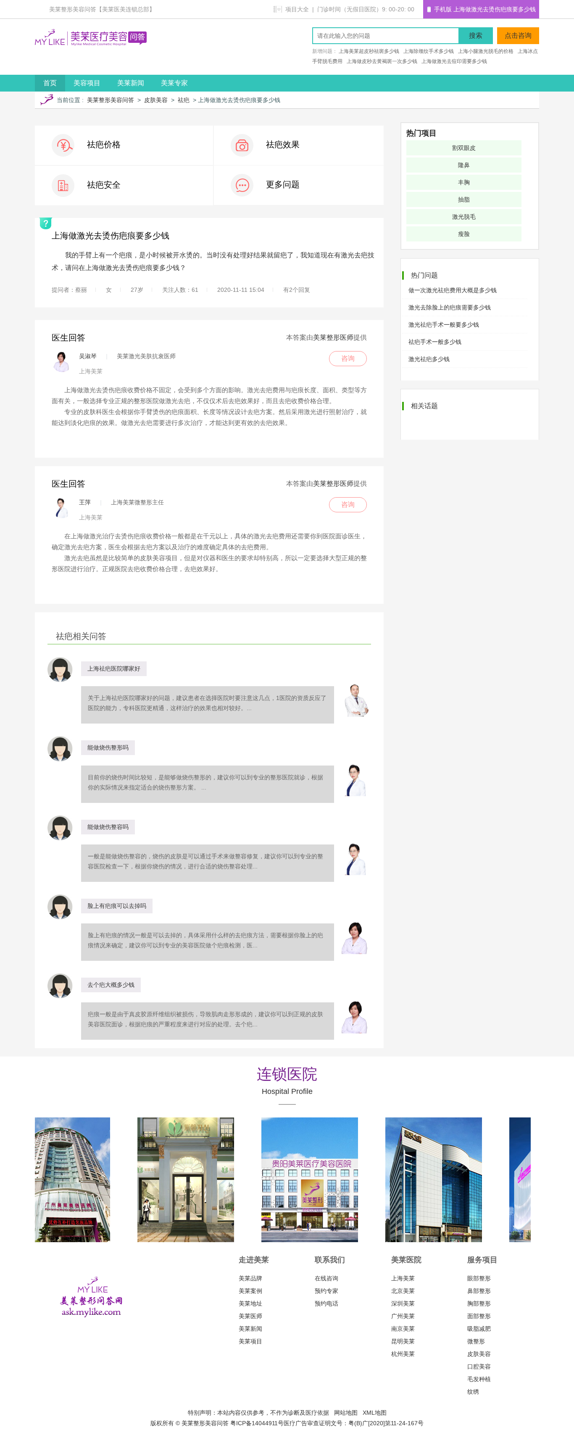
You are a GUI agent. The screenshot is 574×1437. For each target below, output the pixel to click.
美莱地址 (250, 1303)
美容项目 (87, 83)
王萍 (85, 502)
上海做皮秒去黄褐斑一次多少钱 (382, 61)
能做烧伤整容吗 (108, 826)
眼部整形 (479, 1278)
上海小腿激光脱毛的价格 (485, 51)
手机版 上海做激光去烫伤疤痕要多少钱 (485, 9)
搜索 (475, 35)
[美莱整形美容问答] (91, 43)
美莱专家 (174, 83)
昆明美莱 (403, 1341)
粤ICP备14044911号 (257, 1423)
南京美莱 (403, 1328)
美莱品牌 (250, 1278)
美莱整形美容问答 (110, 100)
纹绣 (473, 1391)
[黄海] (354, 700)
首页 (50, 83)
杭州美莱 (403, 1353)
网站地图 (346, 1412)
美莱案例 (250, 1291)
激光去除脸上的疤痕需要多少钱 (449, 307)
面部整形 (479, 1316)
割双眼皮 (464, 147)
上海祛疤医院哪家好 (113, 668)
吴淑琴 (88, 356)
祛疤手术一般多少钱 (434, 341)
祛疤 (184, 100)
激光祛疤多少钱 (429, 359)
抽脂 (464, 199)
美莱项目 (250, 1341)
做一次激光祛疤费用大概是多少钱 (452, 290)
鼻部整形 (479, 1291)
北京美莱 (403, 1291)
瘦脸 (464, 234)
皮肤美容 (156, 100)
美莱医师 (250, 1316)
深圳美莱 (403, 1303)
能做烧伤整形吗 (108, 747)
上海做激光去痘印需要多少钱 (454, 61)
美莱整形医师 (333, 337)
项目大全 (297, 9)
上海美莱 (403, 1278)
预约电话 (326, 1303)
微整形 (476, 1341)
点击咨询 (518, 35)
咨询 (348, 358)
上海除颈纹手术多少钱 (428, 51)
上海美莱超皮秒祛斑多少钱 (369, 51)
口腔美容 (479, 1366)
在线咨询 (326, 1278)
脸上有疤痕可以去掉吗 (116, 905)
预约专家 (326, 1291)
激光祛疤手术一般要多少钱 (443, 324)
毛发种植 (479, 1379)
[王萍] (62, 507)
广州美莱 (403, 1316)
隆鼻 (464, 165)
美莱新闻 (130, 83)
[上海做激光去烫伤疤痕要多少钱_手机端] (430, 9)
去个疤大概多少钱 (110, 984)
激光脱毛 (464, 216)
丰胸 (464, 182)
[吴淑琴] (62, 361)
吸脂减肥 (479, 1328)
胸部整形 (479, 1303)
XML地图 (375, 1412)
